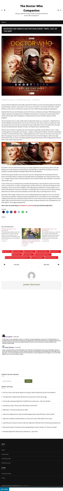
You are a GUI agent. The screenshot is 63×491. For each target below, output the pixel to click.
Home (3, 478)
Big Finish (7, 251)
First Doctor (18, 251)
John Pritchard (29, 251)
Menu (4, 22)
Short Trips (17, 254)
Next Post (46, 264)
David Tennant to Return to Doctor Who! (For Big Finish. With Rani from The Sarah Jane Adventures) (31, 423)
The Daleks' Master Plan (42, 254)
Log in (3, 450)
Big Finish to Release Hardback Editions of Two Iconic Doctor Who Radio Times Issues (27, 418)
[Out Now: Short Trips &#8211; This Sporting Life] (12, 235)
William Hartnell (51, 257)
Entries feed (5, 454)
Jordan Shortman (27, 100)
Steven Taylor (28, 254)
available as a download (27, 205)
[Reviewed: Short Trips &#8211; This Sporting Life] (52, 235)
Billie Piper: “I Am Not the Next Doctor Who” (15, 410)
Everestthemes (24, 485)
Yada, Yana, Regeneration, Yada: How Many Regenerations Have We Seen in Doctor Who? (29, 414)
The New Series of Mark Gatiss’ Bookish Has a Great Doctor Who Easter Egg (25, 397)
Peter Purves (55, 251)
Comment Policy (6, 473)
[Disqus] (31, 313)
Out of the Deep (42, 251)
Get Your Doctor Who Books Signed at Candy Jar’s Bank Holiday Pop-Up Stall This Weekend (29, 392)
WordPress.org (6, 463)
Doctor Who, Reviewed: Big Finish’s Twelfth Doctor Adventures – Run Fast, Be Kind (26, 401)
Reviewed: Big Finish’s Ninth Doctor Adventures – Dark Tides (20, 431)
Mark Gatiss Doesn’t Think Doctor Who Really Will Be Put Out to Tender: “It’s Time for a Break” (30, 427)
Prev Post (16, 264)
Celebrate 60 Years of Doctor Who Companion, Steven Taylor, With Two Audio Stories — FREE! (31, 241)
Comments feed (6, 458)
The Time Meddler (37, 257)
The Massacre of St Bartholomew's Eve (17, 257)
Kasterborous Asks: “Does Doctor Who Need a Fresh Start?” (20, 405)
